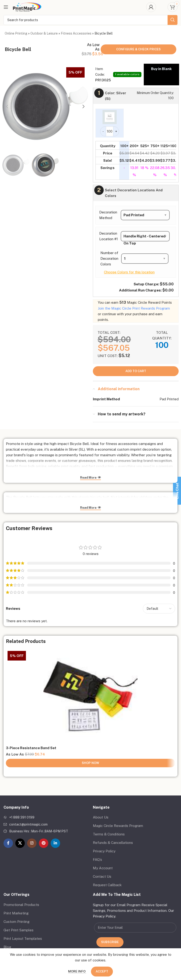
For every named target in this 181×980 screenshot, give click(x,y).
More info (77, 971)
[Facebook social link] (8, 843)
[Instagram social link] (32, 843)
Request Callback (107, 885)
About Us (100, 817)
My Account (103, 868)
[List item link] (46, 817)
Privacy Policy (104, 851)
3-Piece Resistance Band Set (31, 748)
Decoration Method (108, 215)
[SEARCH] (172, 20)
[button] (7, 106)
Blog (7, 947)
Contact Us (102, 876)
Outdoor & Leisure (44, 33)
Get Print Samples (18, 930)
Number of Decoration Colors (109, 258)
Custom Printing (16, 922)
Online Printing (16, 33)
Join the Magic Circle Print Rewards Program (134, 308)
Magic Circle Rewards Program (118, 826)
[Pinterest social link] (43, 843)
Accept (102, 971)
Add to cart (135, 371)
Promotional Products (21, 905)
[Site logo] (27, 7)
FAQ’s (97, 860)
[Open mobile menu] (6, 7)
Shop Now (90, 763)
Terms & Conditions (109, 834)
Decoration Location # (108, 236)
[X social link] (20, 843)
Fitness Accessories (76, 33)
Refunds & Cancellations (113, 843)
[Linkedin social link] (55, 843)
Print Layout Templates (23, 939)
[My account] (151, 7)
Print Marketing (16, 913)
